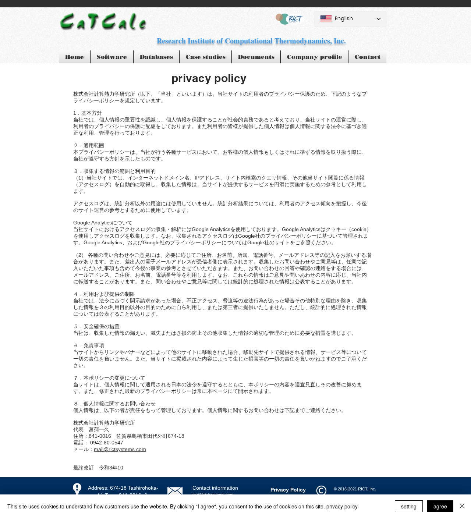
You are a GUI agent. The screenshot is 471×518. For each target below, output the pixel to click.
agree (440, 506)
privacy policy (342, 506)
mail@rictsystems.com (120, 449)
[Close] (462, 506)
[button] (205, 56)
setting (409, 506)
